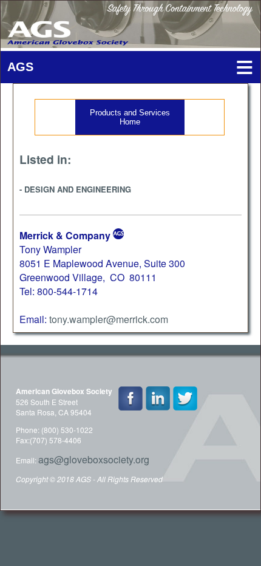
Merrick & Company (64, 235)
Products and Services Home (130, 117)
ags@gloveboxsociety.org (93, 459)
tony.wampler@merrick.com (108, 319)
